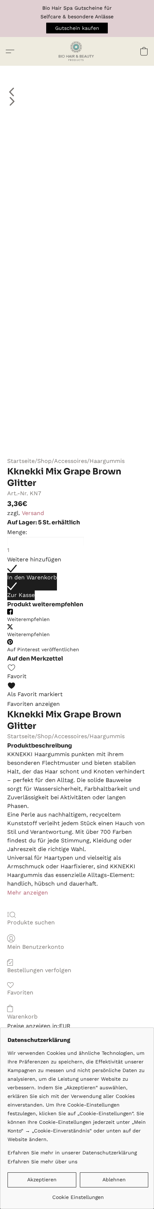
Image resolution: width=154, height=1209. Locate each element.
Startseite (21, 461)
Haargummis (107, 461)
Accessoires (70, 461)
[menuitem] (77, 92)
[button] (77, 28)
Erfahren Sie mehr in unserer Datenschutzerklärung (72, 1152)
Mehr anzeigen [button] (27, 892)
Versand (33, 513)
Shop (44, 461)
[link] (78, 1194)
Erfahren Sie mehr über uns (42, 1161)
